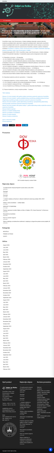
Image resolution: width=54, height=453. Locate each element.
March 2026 (6, 257)
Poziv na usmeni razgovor (9, 217)
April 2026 (5, 254)
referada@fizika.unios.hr (8, 410)
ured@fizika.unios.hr (7, 408)
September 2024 (7, 297)
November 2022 (7, 350)
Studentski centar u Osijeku (44, 406)
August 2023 (6, 328)
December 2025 (7, 264)
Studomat (39, 389)
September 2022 (7, 355)
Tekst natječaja (6, 93)
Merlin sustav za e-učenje (43, 390)
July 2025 (5, 273)
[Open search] (50, 20)
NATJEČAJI (6, 231)
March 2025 (6, 283)
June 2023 (5, 333)
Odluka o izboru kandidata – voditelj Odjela (14, 202)
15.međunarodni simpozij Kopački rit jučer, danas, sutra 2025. (18, 187)
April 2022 (5, 364)
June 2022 (5, 359)
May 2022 (5, 362)
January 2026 (6, 261)
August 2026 (6, 245)
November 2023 (7, 321)
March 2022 (6, 366)
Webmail (39, 387)
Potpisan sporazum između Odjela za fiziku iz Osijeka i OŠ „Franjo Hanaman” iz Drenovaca (25, 210)
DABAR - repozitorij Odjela (43, 392)
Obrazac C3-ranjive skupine (9, 114)
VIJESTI (5, 236)
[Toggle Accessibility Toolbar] (51, 450)
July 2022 (5, 357)
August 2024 (6, 300)
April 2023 (5, 338)
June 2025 (5, 276)
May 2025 (5, 278)
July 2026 (5, 247)
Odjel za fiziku (23, 6)
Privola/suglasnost (7, 121)
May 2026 (5, 252)
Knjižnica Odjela (41, 397)
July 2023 (5, 331)
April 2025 (5, 281)
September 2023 (7, 326)
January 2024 (6, 316)
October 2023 (6, 324)
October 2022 (6, 352)
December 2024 (7, 290)
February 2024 (6, 314)
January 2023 (6, 345)
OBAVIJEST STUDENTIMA (9, 206)
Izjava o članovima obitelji (8, 119)
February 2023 (6, 343)
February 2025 (6, 285)
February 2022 (6, 369)
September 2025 (7, 269)
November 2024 (7, 293)
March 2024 (6, 312)
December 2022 (7, 347)
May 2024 (5, 307)
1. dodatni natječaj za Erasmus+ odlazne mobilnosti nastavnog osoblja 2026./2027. (24, 199)
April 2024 (5, 309)
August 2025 (6, 271)
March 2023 (6, 340)
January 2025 (6, 288)
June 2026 (5, 250)
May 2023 (5, 335)
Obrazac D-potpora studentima (10, 116)
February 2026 (6, 259)
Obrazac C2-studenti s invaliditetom (11, 112)
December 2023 (7, 319)
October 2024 (6, 295)
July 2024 (5, 302)
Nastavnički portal (41, 411)
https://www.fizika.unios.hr (9, 411)
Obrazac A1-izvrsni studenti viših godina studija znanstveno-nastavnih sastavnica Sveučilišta (25, 96)
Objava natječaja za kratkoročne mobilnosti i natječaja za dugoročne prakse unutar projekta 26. (26, 221)
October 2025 (6, 266)
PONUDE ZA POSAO (8, 234)
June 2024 (5, 304)
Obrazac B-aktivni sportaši (8, 109)
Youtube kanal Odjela (42, 400)
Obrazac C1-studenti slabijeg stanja (11, 110)
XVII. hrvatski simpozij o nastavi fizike (27, 180)
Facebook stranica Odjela (43, 399)
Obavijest (5, 191)
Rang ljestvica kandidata (9, 214)
